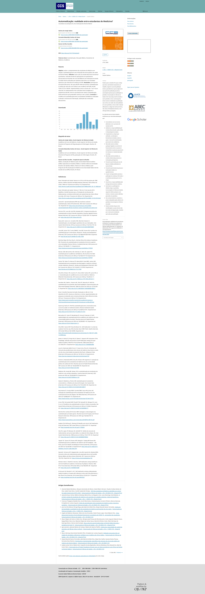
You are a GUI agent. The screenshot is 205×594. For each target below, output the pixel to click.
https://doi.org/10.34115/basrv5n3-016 (71, 217)
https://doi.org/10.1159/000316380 (70, 467)
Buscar (146, 11)
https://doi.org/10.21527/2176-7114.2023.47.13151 (71, 311)
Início (59, 16)
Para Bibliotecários (131, 26)
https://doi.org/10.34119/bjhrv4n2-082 (68, 367)
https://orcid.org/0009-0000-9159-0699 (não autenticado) (74, 34)
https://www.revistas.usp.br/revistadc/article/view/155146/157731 (76, 398)
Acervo (64, 16)
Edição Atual (70, 11)
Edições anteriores (81, 11)
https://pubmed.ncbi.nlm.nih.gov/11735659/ (73, 427)
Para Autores (130, 23)
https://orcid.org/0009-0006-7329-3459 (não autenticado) (74, 41)
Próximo (119, 552)
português (130, 80)
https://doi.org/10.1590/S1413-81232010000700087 (80, 227)
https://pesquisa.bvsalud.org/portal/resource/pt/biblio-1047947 (75, 257)
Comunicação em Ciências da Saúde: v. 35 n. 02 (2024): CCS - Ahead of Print (88, 505)
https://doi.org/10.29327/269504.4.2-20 (68, 377)
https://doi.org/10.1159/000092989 (84, 344)
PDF (106, 54)
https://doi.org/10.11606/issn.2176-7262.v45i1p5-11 (80, 279)
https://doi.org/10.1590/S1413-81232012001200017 (72, 387)
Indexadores (119, 11)
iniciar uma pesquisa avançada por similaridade (82, 556)
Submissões (92, 11)
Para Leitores (130, 21)
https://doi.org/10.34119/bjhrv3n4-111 (68, 323)
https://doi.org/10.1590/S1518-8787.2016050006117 (74, 408)
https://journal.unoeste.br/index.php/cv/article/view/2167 (73, 356)
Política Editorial (60, 11)
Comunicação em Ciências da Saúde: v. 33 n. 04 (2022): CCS (77, 517)
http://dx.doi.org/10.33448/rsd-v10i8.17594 (72, 236)
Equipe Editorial (109, 11)
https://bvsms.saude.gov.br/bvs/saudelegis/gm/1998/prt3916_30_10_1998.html (79, 186)
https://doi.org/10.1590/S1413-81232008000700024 (74, 437)
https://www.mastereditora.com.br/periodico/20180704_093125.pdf (76, 420)
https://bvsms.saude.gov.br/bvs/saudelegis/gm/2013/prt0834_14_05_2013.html (79, 198)
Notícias (100, 11)
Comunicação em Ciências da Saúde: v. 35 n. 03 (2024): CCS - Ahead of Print (102, 493)
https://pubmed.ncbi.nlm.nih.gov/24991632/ (73, 477)
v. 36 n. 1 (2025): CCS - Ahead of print (76, 16)
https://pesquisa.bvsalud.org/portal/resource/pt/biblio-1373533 (75, 248)
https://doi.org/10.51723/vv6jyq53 (70, 53)
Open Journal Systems (133, 87)
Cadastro (141, 1)
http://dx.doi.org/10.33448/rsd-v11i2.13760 (69, 269)
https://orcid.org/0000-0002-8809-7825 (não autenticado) (74, 48)
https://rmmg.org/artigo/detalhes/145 (82, 458)
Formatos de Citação (108, 237)
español (129, 78)
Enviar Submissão (132, 33)
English (129, 75)
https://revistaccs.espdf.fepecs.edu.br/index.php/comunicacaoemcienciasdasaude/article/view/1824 (112, 232)
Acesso (147, 1)
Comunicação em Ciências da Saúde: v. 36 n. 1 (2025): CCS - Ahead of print (81, 499)
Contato (127, 11)
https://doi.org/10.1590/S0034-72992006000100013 (81, 288)
